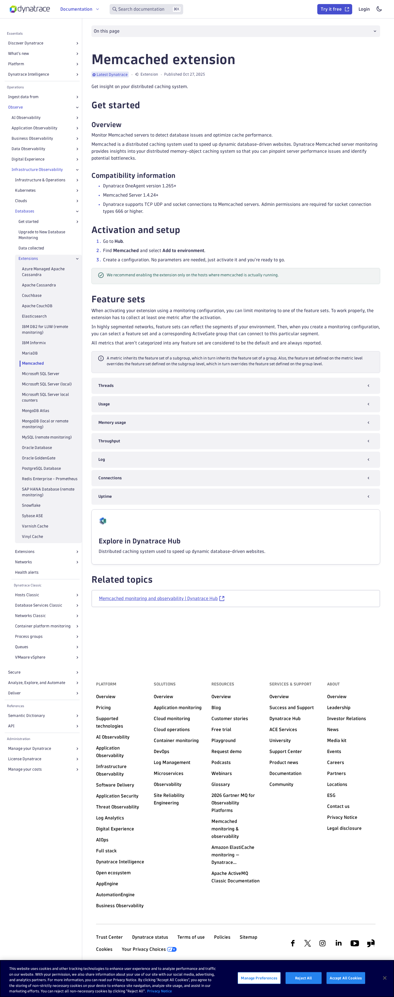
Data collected (31, 248)
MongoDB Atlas (35, 411)
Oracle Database (37, 448)
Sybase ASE (32, 516)
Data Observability (28, 149)
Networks (23, 562)
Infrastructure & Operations (40, 180)
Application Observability (34, 128)
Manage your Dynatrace (29, 748)
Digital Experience (28, 159)
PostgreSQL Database (41, 468)
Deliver (14, 693)
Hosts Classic (27, 595)
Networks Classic (30, 616)
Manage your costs (25, 769)
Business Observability (32, 138)
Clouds (21, 201)
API (11, 726)
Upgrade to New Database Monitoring (41, 235)
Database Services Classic (38, 605)
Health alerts (27, 572)
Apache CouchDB (37, 306)
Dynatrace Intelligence (28, 74)
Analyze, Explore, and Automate (36, 683)
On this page (106, 31)
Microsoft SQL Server (40, 374)
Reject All (303, 978)
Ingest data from (23, 97)
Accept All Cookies (346, 978)
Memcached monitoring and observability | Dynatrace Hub (158, 598)
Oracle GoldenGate (38, 458)
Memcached (33, 363)
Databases (24, 211)
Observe (15, 107)
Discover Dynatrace (25, 43)
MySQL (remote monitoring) (47, 437)
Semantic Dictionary (26, 716)
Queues (21, 647)
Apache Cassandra (39, 285)
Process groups (29, 636)
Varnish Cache (35, 526)
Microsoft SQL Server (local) (47, 384)
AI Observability (26, 118)
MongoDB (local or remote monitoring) (45, 424)
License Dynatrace (24, 759)
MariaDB (30, 353)
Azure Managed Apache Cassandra (43, 272)
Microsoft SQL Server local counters (45, 397)
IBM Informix (34, 343)
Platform (16, 64)
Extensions (25, 552)
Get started (28, 221)
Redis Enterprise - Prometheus (50, 479)
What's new (18, 53)
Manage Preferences (259, 978)
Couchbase (32, 295)
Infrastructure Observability (37, 170)
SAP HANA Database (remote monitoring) (48, 492)
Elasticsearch (34, 316)
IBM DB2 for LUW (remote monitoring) (45, 329)
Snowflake (31, 505)
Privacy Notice (159, 991)
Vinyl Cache (32, 536)
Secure (14, 672)
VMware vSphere (30, 657)
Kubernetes (25, 190)
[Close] (77, 107)
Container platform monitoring (43, 626)
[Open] (77, 43)
